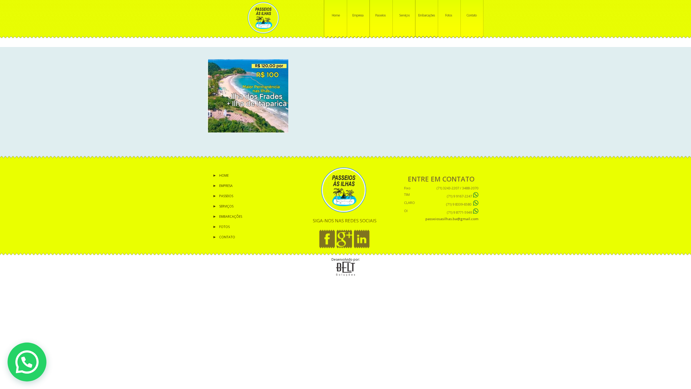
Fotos (224, 226)
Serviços (226, 206)
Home (224, 175)
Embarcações (230, 216)
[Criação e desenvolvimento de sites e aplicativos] (345, 275)
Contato (227, 237)
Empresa (226, 185)
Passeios (226, 196)
